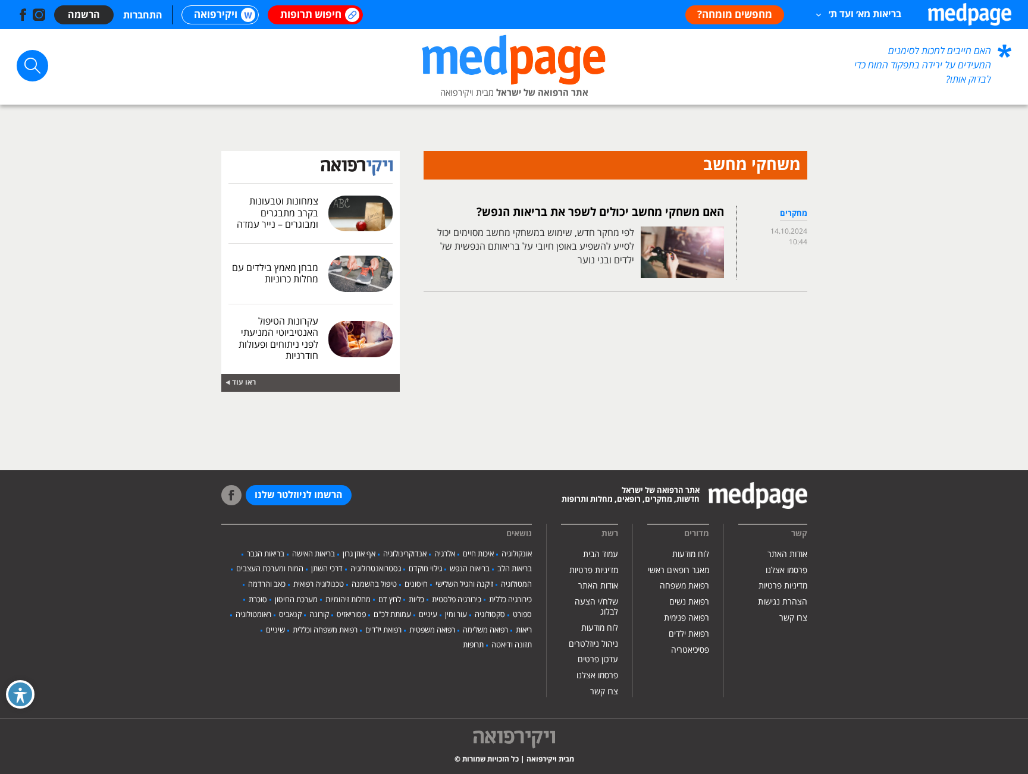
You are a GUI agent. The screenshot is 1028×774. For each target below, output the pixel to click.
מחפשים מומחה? (734, 14)
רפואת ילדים (689, 634)
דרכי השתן (327, 569)
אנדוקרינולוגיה (405, 554)
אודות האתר (787, 554)
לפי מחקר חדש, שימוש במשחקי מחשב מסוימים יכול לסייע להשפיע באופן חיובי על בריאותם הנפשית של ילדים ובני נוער (535, 246)
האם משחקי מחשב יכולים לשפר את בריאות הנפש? (600, 212)
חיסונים (416, 584)
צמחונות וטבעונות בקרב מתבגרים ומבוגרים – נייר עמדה (277, 213)
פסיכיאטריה (690, 650)
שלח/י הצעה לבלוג (596, 607)
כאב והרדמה (267, 584)
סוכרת (258, 600)
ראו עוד (244, 382)
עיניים (428, 614)
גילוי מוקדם (425, 569)
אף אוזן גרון (359, 554)
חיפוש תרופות (310, 14)
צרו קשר (793, 618)
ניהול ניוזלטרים (593, 644)
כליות (416, 600)
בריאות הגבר (265, 554)
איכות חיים (478, 554)
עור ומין (456, 614)
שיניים (275, 630)
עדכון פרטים (598, 660)
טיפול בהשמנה (374, 584)
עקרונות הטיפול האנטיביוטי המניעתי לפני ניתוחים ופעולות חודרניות (278, 339)
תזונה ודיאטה (511, 645)
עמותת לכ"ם (392, 614)
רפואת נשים (689, 602)
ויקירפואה (215, 14)
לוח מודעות (690, 554)
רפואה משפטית (432, 630)
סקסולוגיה (490, 614)
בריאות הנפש (470, 569)
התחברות (142, 15)
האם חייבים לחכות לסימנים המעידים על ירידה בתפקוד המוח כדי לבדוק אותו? (922, 65)
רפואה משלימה (485, 630)
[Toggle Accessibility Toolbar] (20, 694)
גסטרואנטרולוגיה (375, 569)
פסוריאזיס (351, 614)
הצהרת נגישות (782, 602)
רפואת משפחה (684, 586)
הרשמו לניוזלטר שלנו (299, 495)
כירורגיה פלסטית (456, 600)
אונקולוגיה (517, 554)
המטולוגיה (516, 584)
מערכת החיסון (296, 600)
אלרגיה (444, 554)
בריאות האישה (313, 554)
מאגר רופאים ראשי (678, 570)
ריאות (524, 630)
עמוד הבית (600, 554)
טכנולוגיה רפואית (318, 584)
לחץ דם (389, 600)
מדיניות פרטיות (783, 586)
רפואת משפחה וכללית (325, 630)
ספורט (522, 614)
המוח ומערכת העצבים (269, 569)
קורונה (319, 614)
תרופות (473, 645)
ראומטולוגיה (253, 614)
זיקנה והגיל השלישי (464, 584)
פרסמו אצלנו (786, 570)
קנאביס (290, 614)
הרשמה (84, 15)
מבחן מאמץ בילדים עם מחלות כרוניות (275, 273)
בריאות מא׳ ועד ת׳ (865, 14)
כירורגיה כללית (510, 600)
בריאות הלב (514, 569)
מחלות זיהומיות (348, 600)
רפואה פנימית (686, 618)
